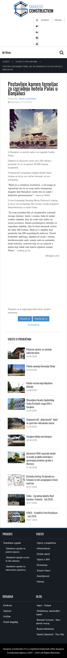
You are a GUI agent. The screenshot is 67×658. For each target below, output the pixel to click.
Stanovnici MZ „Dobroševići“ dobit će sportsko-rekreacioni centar (42, 421)
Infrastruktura (43, 548)
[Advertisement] (33, 280)
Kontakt (45, 20)
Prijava (58, 20)
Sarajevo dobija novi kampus (39, 436)
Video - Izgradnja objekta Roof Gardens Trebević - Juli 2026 (40, 497)
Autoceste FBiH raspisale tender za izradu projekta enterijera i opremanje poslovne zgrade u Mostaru (41, 458)
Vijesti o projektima (26, 62)
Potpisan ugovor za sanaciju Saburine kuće (39, 350)
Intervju (40, 581)
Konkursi (7, 605)
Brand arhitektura (45, 629)
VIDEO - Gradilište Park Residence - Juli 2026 (42, 514)
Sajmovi (7, 611)
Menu (8, 52)
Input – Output (43, 605)
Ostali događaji (10, 622)
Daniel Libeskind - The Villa (50, 634)
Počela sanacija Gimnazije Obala (40, 366)
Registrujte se (41, 319)
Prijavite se (25, 319)
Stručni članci (43, 570)
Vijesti (6, 62)
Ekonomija (41, 565)
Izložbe (6, 616)
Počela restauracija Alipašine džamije (39, 384)
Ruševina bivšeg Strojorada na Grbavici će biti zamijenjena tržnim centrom (42, 480)
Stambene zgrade (12, 543)
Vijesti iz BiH (43, 559)
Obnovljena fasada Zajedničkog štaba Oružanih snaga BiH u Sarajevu (40, 403)
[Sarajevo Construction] (33, 8)
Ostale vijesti (43, 554)
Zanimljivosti (42, 576)
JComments (33, 324)
